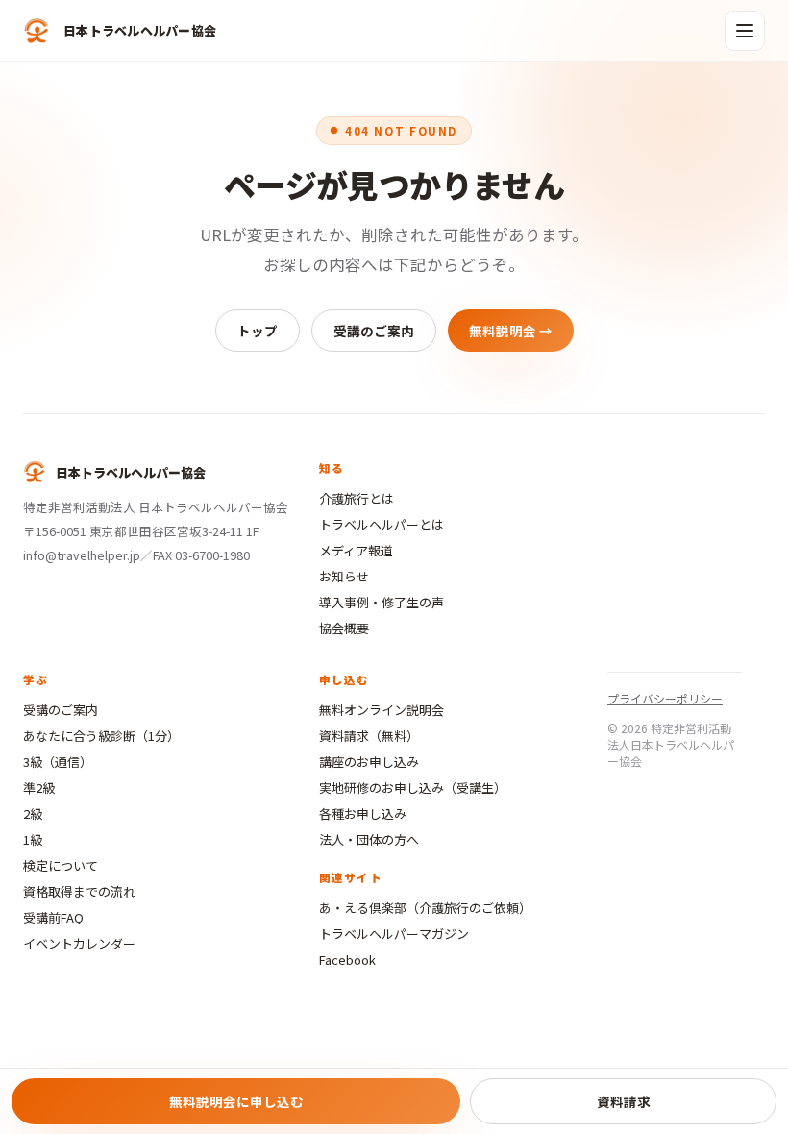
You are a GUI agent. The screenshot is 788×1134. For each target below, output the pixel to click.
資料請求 (624, 1101)
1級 (32, 839)
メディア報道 (356, 550)
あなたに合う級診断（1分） (101, 736)
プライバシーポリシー (665, 698)
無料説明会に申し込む (236, 1101)
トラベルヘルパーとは (381, 524)
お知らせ (344, 576)
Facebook (347, 959)
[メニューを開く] (745, 31)
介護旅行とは (356, 498)
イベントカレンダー (79, 943)
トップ (257, 330)
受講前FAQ (53, 917)
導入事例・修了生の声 (381, 602)
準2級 (39, 787)
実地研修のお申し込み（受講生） (412, 787)
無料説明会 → (511, 330)
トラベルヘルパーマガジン (394, 933)
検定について (60, 865)
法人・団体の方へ (369, 839)
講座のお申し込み (369, 761)
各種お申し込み (362, 813)
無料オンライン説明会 (381, 710)
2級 (32, 813)
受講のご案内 (373, 330)
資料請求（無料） (369, 736)
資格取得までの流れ (79, 891)
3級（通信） (57, 761)
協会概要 (344, 628)
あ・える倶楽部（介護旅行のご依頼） (425, 908)
